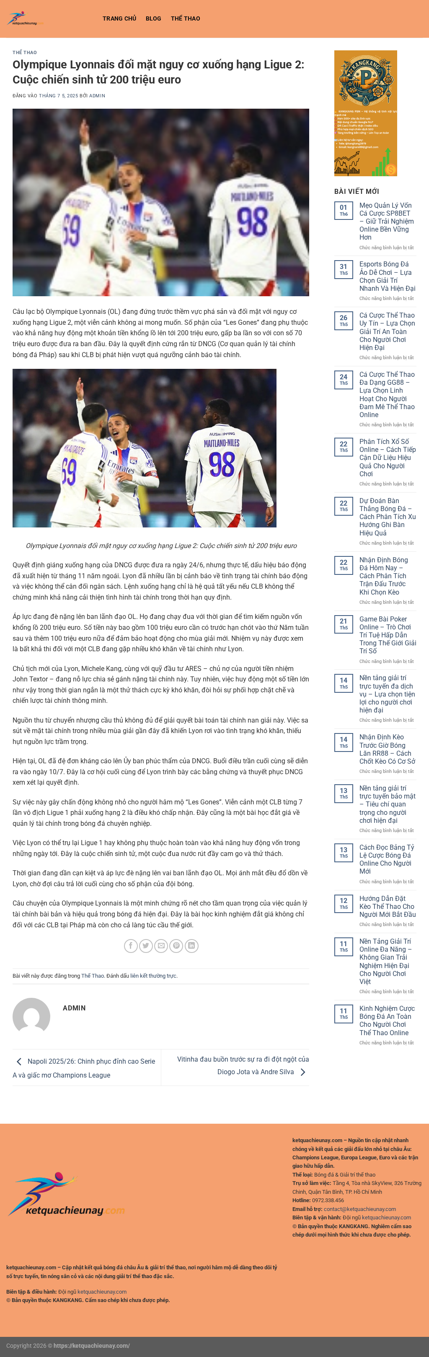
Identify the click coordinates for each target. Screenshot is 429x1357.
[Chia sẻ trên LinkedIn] (192, 946)
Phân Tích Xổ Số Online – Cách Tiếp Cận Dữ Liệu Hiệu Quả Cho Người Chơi (387, 458)
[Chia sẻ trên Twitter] (146, 946)
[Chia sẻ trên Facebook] (131, 946)
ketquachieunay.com (102, 1292)
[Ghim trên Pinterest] (176, 946)
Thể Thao (185, 18)
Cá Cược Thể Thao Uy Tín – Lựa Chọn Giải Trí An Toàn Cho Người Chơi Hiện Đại (387, 331)
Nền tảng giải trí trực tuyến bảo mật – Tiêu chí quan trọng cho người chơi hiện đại (387, 804)
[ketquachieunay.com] (48, 19)
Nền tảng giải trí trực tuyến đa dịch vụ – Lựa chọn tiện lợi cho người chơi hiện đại (387, 694)
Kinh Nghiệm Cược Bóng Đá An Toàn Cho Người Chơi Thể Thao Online (387, 1021)
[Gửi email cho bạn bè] (161, 946)
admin (97, 96)
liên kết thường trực (153, 976)
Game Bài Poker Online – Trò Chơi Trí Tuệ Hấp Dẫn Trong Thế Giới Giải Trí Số (387, 635)
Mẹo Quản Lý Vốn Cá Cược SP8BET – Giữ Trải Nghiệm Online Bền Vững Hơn (386, 221)
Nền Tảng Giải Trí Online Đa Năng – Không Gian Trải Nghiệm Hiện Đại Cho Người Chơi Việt (385, 961)
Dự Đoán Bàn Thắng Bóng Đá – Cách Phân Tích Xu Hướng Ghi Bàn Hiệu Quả (387, 517)
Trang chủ (120, 18)
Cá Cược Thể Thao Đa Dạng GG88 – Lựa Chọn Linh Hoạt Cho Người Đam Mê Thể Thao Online (387, 395)
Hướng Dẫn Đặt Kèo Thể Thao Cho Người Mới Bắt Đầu (387, 907)
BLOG (154, 18)
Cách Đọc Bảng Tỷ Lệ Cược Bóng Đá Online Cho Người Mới (386, 859)
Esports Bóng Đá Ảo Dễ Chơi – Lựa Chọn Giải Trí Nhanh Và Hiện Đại (387, 276)
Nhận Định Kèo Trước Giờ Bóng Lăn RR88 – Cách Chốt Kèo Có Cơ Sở (387, 749)
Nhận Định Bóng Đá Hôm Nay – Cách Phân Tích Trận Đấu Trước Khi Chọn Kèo (383, 576)
